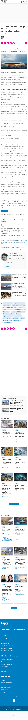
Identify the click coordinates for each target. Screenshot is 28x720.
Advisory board (4, 666)
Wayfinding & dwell (17, 320)
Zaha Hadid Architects (8, 123)
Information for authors (6, 669)
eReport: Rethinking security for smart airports (20, 530)
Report (17, 527)
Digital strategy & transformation (9, 307)
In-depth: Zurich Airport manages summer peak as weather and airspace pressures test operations (18, 285)
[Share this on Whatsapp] (10, 43)
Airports (4, 430)
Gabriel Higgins (8, 37)
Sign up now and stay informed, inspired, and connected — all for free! (14, 242)
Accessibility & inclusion (8, 303)
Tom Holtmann (16, 318)
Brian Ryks (4, 439)
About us (3, 680)
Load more (14, 608)
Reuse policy (4, 671)
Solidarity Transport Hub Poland (6, 539)
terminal (3, 75)
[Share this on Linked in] (8, 43)
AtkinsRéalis (18, 537)
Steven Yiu (17, 467)
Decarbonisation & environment (18, 305)
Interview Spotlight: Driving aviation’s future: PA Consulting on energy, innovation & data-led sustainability (7, 590)
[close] (27, 40)
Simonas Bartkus (18, 316)
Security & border (5, 643)
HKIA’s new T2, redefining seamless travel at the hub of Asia (20, 461)
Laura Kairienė (10, 309)
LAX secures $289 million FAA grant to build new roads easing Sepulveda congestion (20, 435)
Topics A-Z (9, 707)
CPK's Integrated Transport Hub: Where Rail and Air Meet (6, 531)
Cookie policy (4, 692)
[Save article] (26, 43)
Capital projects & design (19, 303)
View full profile (8, 266)
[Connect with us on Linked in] (14, 700)
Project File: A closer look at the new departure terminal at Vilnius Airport (20, 561)
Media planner (4, 661)
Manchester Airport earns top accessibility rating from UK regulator (6, 461)
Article (17, 457)
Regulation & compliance (8, 316)
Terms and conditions (6, 687)
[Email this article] (13, 43)
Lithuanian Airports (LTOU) (20, 309)
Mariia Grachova (6, 311)
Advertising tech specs (6, 664)
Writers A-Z (17, 707)
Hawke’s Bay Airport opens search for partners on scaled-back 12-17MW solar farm (19, 276)
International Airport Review (19, 538)
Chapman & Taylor (6, 305)
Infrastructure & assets (6, 648)
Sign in (8, 40)
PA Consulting (20, 405)
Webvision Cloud (17, 715)
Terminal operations (7, 318)
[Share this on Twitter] (5, 43)
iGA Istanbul (19, 413)
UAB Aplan (22, 318)
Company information (6, 682)
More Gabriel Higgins (6, 272)
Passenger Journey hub (6, 638)
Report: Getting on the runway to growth (19, 588)
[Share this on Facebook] (2, 43)
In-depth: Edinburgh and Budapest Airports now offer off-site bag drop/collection (19, 294)
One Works (18, 314)
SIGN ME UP (4, 211)
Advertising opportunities (7, 659)
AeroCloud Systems (19, 594)
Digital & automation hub (7, 645)
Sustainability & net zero (7, 650)
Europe (4, 309)
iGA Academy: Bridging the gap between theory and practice (16, 410)
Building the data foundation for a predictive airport (19, 487)
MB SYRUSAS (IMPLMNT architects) (18, 311)
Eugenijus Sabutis (21, 307)
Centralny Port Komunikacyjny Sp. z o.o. (7, 540)
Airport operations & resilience (8, 641)
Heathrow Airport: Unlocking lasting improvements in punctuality (17, 402)
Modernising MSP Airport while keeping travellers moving (7, 433)
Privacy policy (4, 689)
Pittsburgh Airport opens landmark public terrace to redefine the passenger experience (6, 489)
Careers (2, 685)
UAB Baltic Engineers (7, 320)
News (17, 430)
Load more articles (14, 504)
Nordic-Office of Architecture (9, 314)
